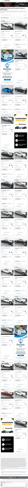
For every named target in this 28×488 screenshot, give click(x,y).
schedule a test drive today (21, 474)
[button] (13, 25)
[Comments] (12, 37)
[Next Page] (22, 456)
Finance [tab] (23, 69)
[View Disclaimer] (8, 37)
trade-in (15, 474)
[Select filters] (25, 17)
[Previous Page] (20, 456)
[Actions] (12, 31)
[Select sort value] (26, 18)
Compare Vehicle (18, 82)
